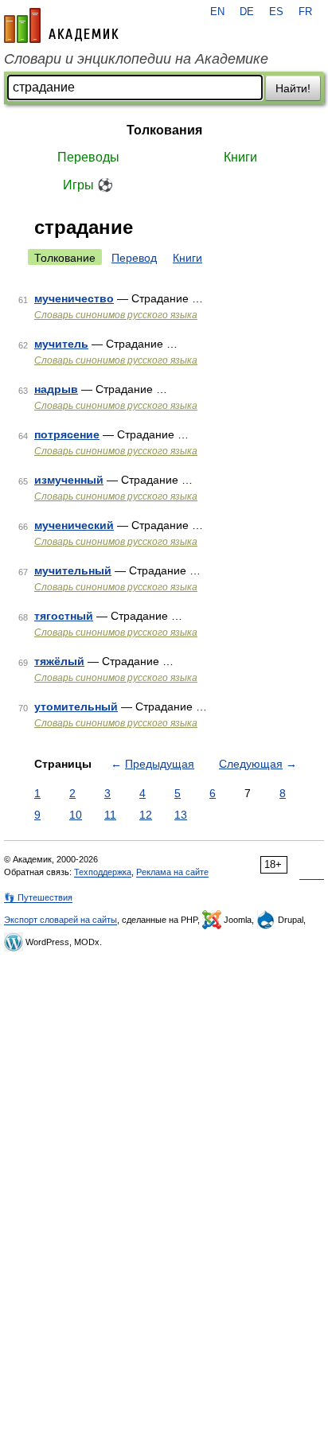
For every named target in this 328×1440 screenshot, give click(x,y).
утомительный (76, 706)
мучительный (72, 570)
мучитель (61, 343)
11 (110, 814)
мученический (74, 525)
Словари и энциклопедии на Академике (136, 59)
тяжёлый (59, 661)
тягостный (63, 615)
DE (247, 12)
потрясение (67, 434)
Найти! (292, 88)
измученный (68, 479)
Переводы (88, 157)
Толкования (164, 130)
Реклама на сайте (172, 872)
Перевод (134, 257)
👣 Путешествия (38, 897)
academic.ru (61, 25)
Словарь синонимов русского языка (115, 315)
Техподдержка (102, 872)
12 (145, 814)
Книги (240, 157)
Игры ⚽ (88, 185)
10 (75, 814)
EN (217, 12)
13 (180, 814)
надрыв (56, 389)
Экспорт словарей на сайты (60, 919)
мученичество (74, 298)
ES (276, 12)
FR (305, 12)
